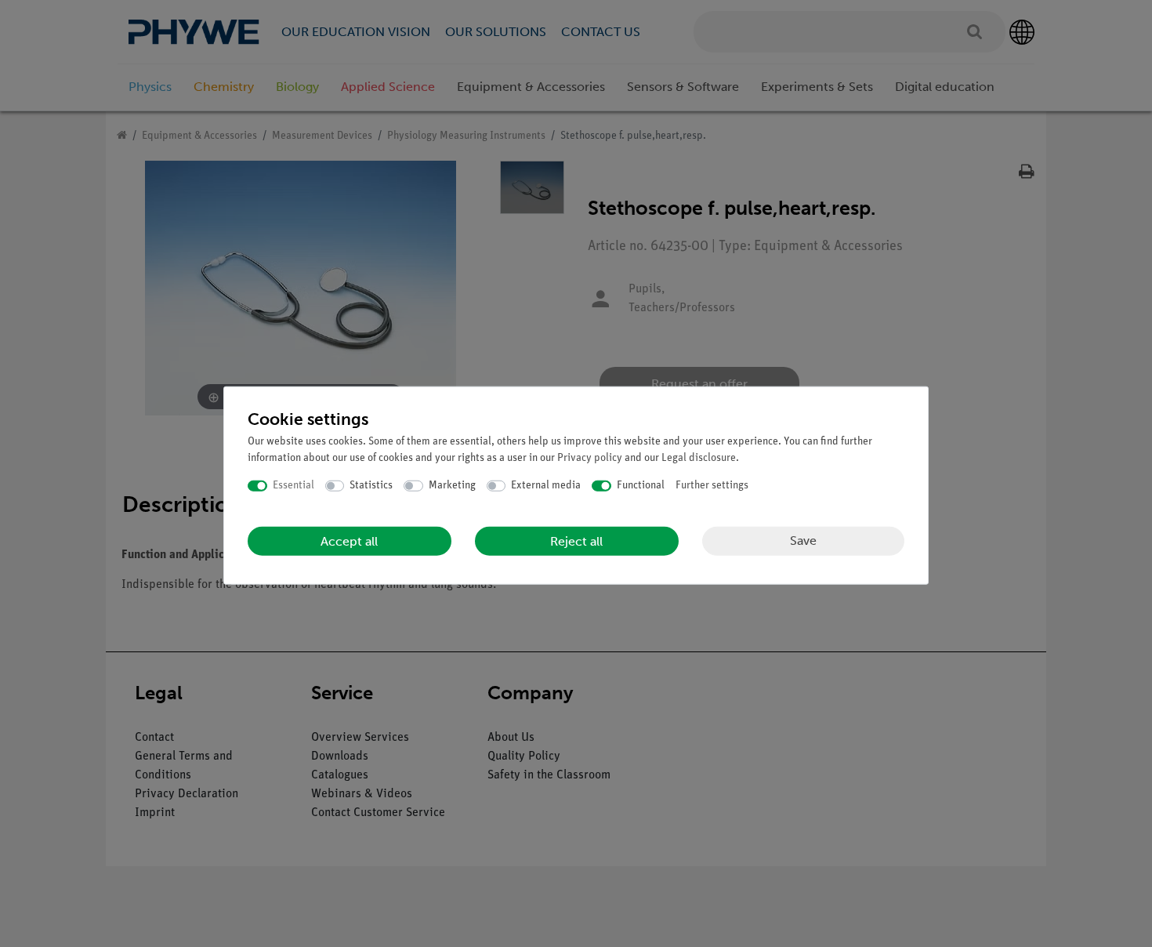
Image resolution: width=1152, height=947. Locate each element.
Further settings (712, 486)
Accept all (349, 540)
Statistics (371, 486)
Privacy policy (589, 458)
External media (546, 486)
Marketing (452, 486)
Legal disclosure (698, 458)
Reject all (576, 540)
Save (803, 540)
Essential (293, 486)
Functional (641, 486)
